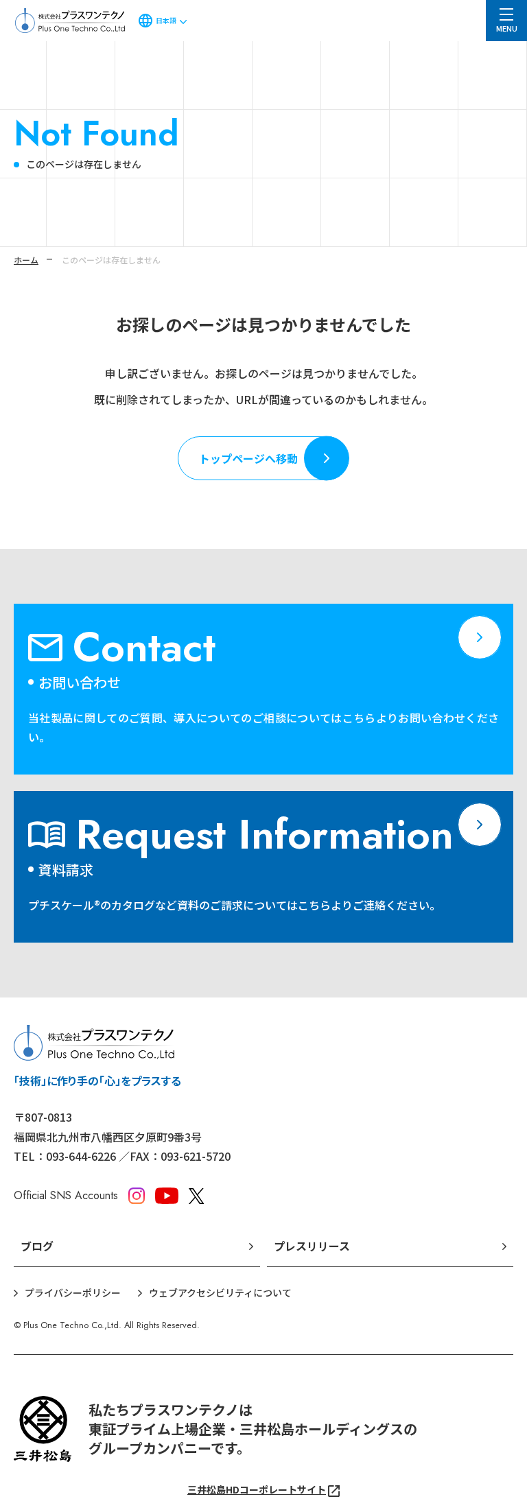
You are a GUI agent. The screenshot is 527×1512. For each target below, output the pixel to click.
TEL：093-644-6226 (65, 1156)
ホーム (26, 259)
